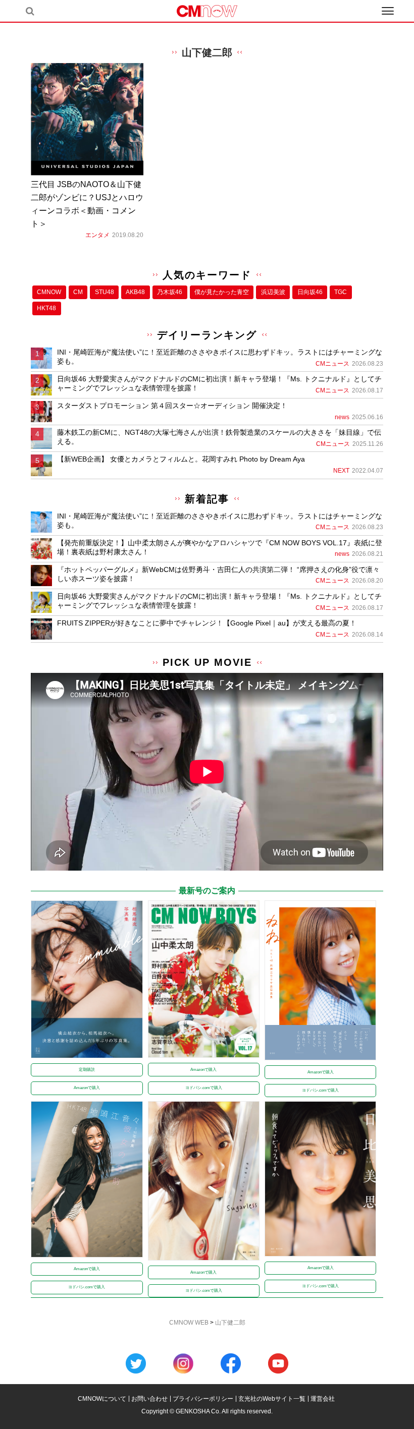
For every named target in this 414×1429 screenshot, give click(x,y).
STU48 (104, 292)
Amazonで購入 (87, 1087)
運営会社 (322, 1398)
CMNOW (49, 292)
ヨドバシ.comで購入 (203, 1087)
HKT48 (46, 308)
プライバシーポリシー (203, 1398)
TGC (340, 292)
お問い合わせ (149, 1398)
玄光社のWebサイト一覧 (271, 1398)
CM (78, 292)
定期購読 (87, 1069)
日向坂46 (310, 292)
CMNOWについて (102, 1398)
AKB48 (135, 292)
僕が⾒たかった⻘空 (221, 292)
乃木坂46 (169, 292)
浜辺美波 (273, 292)
